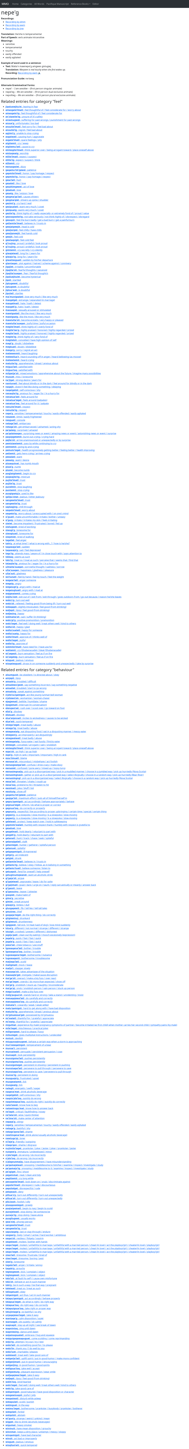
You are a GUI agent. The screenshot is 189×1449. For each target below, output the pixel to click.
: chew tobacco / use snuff (24, 944)
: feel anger (16, 540)
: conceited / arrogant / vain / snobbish (31, 744)
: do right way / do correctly (27, 1305)
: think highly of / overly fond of (29, 326)
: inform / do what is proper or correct (33, 804)
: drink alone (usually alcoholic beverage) (36, 1134)
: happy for (18, 633)
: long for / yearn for (23, 253)
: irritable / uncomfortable (23, 266)
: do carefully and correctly (29, 998)
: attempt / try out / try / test (25, 1341)
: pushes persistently (25, 1058)
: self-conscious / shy (23, 390)
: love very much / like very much (32, 296)
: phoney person (19, 1221)
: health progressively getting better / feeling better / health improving (50, 450)
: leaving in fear (22, 106)
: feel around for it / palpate (27, 403)
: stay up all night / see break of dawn (31, 1325)
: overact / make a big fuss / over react (31, 978)
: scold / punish (20, 1401)
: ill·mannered (21, 851)
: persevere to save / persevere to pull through (38, 1071)
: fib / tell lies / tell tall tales (26, 908)
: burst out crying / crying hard (30, 436)
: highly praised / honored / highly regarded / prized (40, 330)
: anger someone (21, 580)
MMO (5, 4)
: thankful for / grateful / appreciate (30, 1018)
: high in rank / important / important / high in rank (36, 754)
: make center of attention (25, 1118)
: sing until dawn (20, 1328)
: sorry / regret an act (21, 350)
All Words (39, 3)
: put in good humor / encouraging (31, 1361)
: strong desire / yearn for (24, 380)
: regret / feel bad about (24, 129)
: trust (15, 480)
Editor (96, 3)
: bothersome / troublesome (28, 958)
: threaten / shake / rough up (26, 781)
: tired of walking (20, 536)
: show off (16, 791)
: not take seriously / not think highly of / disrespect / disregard (47, 216)
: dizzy (16, 166)
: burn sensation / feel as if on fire (29, 653)
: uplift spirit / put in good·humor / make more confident (42, 1358)
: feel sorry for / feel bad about (29, 126)
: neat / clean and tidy (23, 1175)
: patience (21, 169)
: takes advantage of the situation (30, 971)
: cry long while (19, 1178)
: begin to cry (21, 473)
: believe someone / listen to (28, 868)
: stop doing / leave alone (24, 1215)
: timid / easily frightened (24, 416)
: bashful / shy (18, 1128)
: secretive (15, 898)
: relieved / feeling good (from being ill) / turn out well (38, 603)
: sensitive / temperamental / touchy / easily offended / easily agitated (46, 413)
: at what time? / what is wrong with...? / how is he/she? (38, 543)
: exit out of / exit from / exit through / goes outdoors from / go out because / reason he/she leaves (63, 596)
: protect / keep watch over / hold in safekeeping (36, 821)
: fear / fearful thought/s (27, 273)
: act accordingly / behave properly (33, 1298)
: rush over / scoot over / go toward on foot (35, 708)
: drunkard (18, 918)
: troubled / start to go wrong (26, 688)
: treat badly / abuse (23, 724)
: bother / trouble (23, 948)
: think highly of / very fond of (27, 336)
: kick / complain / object (25, 1271)
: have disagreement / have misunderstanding (38, 1161)
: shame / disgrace (21, 1144)
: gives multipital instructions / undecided (33, 1034)
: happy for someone (24, 630)
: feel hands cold (21, 233)
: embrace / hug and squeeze (30, 1335)
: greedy (19, 1205)
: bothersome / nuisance (29, 954)
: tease (14, 888)
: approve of (17, 643)
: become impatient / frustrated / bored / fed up (34, 523)
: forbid (15, 1411)
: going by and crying (22, 446)
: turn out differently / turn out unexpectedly (34, 1195)
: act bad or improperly (21, 1438)
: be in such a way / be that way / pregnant (31, 1285)
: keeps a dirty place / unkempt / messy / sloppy (36, 1431)
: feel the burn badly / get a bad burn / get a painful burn (40, 219)
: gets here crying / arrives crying (28, 453)
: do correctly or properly (25, 808)
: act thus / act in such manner (28, 1295)
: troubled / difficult (21, 681)
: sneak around (17, 901)
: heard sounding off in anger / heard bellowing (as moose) (43, 356)
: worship (17, 153)
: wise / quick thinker (22, 1114)
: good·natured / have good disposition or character (40, 1391)
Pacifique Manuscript (57, 3)
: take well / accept (23, 1368)
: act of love (20, 186)
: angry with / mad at (23, 586)
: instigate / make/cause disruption (31, 974)
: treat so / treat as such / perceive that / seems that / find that (42, 560)
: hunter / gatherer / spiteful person (31, 844)
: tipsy (13, 678)
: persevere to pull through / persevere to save (38, 1068)
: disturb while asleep (23, 1398)
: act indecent (17, 854)
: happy (15, 613)
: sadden (18, 546)
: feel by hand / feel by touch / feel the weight (35, 576)
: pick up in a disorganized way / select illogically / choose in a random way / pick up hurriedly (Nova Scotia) (69, 778)
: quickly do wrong (23, 1098)
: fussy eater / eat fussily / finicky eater (33, 741)
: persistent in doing (22, 1074)
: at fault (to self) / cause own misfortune (31, 1278)
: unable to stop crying (22, 133)
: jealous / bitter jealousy (25, 496)
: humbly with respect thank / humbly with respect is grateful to (48, 824)
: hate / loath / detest (23, 303)
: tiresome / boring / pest (25, 1258)
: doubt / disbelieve (20, 343)
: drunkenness (19, 921)
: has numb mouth (22, 463)
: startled (13, 280)
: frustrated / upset (22, 1078)
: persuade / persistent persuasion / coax (34, 1051)
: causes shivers (22, 196)
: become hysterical (23, 276)
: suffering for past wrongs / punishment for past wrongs (43, 119)
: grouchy (15, 1268)
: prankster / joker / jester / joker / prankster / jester (41, 1148)
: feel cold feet (20, 240)
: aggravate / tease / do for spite (29, 881)
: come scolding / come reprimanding (38, 1338)
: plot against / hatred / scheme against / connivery (38, 263)
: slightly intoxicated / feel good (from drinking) (36, 606)
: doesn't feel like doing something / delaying (33, 386)
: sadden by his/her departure (29, 260)
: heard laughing (21, 353)
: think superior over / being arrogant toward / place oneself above (50, 149)
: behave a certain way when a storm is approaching (44, 1041)
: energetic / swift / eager (23, 1088)
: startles (14, 293)
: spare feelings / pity (24, 139)
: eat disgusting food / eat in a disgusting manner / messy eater (46, 731)
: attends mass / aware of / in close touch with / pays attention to (44, 553)
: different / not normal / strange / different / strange (37, 928)
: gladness (16, 573)
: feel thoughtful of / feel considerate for (34, 113)
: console (15, 420)
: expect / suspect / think (23, 159)
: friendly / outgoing (21, 1141)
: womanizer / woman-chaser (28, 698)
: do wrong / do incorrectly (26, 1155)
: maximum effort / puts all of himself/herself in (36, 798)
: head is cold (20, 226)
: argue (15, 878)
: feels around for (22, 396)
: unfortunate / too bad (22, 123)
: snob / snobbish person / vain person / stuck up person (40, 988)
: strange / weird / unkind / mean (28, 1418)
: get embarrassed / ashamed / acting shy (33, 426)
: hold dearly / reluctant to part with (31, 831)
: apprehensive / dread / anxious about (32, 363)
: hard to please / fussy (25, 1031)
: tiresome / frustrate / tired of (26, 1255)
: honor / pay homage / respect (30, 173)
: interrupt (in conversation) (26, 704)
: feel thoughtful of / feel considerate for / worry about (43, 109)
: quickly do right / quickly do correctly (35, 1101)
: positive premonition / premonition (30, 620)
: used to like (19, 493)
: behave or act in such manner (26, 1281)
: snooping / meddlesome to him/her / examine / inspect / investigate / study (54, 1165)
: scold (16, 961)
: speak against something (25, 691)
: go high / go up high (21, 751)
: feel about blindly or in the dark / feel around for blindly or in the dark (49, 383)
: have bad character (23, 1435)
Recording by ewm (15, 25)
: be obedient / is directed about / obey (32, 674)
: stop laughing (19, 486)
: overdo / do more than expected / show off (35, 981)
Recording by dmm (15, 21)
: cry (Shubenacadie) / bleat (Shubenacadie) (33, 650)
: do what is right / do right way (30, 1301)
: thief (14, 911)
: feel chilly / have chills (24, 229)
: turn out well (17, 600)
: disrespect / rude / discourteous (30, 1185)
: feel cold (14, 236)
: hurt (13, 179)
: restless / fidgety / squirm (25, 1238)
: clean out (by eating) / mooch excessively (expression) (40, 934)
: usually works (20, 1218)
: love (13, 189)
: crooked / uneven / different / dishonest (31, 931)
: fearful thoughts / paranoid (26, 270)
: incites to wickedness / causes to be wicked (37, 718)
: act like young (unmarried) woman (34, 694)
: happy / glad (18, 626)
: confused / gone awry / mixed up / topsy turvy (35, 768)
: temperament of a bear (28, 1044)
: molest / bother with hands (26, 1241)
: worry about (20, 510)
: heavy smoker (19, 1425)
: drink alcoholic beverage (26, 1091)
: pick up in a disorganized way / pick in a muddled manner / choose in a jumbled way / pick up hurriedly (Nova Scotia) (76, 771)
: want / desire (17, 460)
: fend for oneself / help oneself (28, 871)
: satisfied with (19, 366)
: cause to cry (20, 146)
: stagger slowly (18, 968)
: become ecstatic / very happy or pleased (34, 320)
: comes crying (21, 593)
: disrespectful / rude (23, 1188)
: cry (12, 163)
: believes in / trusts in (26, 223)
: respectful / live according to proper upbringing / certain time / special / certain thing (56, 811)
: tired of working (21, 526)
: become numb (18, 470)
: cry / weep (17, 143)
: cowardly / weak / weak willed (27, 1004)
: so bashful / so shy (23, 1311)
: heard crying (20, 360)
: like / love (16, 183)
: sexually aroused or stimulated (28, 310)
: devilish (14, 1038)
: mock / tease (19, 964)
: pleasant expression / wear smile (30, 1371)
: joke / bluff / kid (20, 788)
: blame (16, 758)
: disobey (14, 711)
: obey (15, 1291)
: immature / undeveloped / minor (29, 1151)
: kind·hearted (18, 1381)
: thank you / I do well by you (25, 1348)
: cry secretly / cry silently (24, 250)
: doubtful (17, 283)
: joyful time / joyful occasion (30, 323)
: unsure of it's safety (24, 116)
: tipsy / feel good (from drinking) (28, 610)
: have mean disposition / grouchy (28, 1428)
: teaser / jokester (21, 891)
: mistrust (18, 476)
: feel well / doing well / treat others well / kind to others (41, 623)
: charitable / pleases (22, 1351)
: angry (13, 583)
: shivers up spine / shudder (27, 199)
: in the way (17, 1405)
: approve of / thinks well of (26, 636)
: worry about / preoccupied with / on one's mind (37, 513)
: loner (15, 1138)
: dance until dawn (22, 1331)
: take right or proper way (28, 1308)
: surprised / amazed (22, 430)
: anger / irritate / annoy (24, 1265)
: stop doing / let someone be (28, 1211)
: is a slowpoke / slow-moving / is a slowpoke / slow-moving (41, 814)
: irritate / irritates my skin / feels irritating (31, 520)
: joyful (15, 640)
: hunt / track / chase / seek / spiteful (30, 838)
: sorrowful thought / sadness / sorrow (35, 566)
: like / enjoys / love (19, 193)
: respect (18, 406)
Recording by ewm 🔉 (29, 72)
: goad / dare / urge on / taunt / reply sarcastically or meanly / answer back (51, 884)
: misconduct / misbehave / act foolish (32, 761)
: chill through (19, 506)
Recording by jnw (15, 28)
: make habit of (18, 894)
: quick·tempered (19, 721)
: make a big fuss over (24, 991)
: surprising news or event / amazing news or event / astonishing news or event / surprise (61, 433)
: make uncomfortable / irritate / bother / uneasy (35, 516)
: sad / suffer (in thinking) (26, 616)
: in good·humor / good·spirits (28, 1365)
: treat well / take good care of (27, 1355)
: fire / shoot (17, 1171)
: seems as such (18, 556)
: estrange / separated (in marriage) (30, 300)
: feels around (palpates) (26, 400)
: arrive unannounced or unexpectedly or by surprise (38, 440)
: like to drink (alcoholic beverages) (28, 1421)
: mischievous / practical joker (27, 1028)
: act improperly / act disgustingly (29, 734)
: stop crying (17, 490)
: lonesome (15, 1261)
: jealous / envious (20, 660)
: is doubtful (17, 286)
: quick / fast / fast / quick (23, 938)
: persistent (16, 1048)
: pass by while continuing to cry (31, 443)
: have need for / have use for (29, 646)
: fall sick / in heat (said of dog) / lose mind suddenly (38, 924)
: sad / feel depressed (23, 550)
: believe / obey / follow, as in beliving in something (38, 864)
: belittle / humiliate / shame (26, 701)
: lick (16, 1081)
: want (14, 456)
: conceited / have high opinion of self (31, 340)
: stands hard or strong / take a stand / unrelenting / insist (44, 994)
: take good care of (20, 1388)
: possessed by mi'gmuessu (30, 1014)
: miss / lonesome (19, 376)
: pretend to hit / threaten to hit (27, 784)
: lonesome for (18, 530)
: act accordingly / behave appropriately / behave (40, 801)
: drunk (13, 858)
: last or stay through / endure (28, 1231)
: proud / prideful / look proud (26, 243)
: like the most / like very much (29, 313)
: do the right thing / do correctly (31, 914)
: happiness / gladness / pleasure (30, 570)
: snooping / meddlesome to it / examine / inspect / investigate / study (50, 1168)
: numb (13, 466)
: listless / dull (17, 904)
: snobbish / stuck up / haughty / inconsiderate (34, 984)
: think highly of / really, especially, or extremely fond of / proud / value (47, 213)
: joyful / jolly (21, 1395)
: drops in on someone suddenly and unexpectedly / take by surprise (49, 663)
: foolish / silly (18, 1201)
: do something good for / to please (29, 1345)
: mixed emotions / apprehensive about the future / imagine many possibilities (53, 373)
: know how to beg (22, 1104)
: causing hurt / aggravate (25, 136)
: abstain (15, 1415)
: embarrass (18, 423)
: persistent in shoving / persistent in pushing (38, 1064)
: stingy (14, 1121)
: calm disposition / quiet (24, 1318)
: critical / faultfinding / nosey (25, 1111)
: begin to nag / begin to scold (29, 1208)
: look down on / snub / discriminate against (38, 1181)
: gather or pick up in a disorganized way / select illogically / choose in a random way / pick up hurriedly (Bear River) (75, 774)
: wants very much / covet (25, 209)
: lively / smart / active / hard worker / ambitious (36, 1235)
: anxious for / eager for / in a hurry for (32, 393)
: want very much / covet (25, 206)
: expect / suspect (21, 156)
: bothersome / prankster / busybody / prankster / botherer (44, 1408)
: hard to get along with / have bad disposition (38, 1008)
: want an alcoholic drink (29, 874)
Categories (26, 3)
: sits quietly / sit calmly (24, 1321)
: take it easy (22, 1315)
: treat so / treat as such (23, 1288)
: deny (14, 1191)
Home (15, 3)
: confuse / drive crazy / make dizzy (34, 764)
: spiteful (15, 848)
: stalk (16, 841)
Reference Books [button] (80, 3)
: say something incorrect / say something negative (41, 684)
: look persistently (20, 1054)
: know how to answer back (29, 1108)
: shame (19, 1131)
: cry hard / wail (19, 203)
